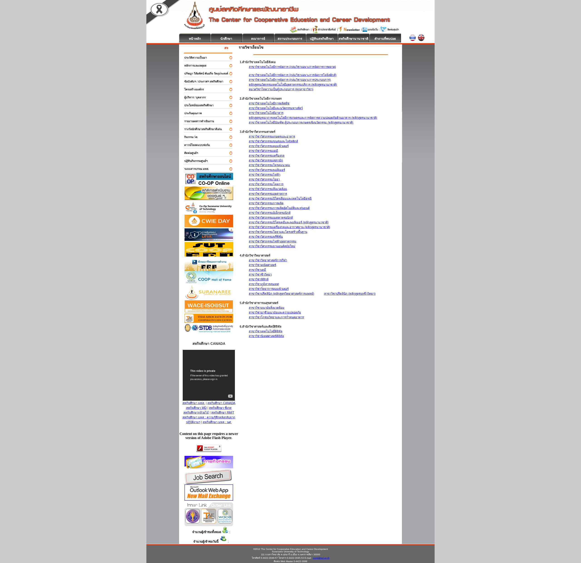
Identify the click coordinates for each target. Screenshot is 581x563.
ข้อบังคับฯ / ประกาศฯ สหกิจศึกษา (201, 81)
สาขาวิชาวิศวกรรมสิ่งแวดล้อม (268, 189)
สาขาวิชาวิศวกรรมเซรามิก (266, 160)
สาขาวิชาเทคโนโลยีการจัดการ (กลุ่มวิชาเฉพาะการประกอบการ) (290, 79)
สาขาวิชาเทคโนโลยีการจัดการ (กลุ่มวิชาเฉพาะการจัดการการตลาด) (292, 67)
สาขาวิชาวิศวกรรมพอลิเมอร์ (267, 170)
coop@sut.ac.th (321, 558)
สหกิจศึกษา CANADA (221, 403)
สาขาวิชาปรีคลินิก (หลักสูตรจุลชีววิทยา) (349, 293)
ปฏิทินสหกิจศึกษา (322, 38)
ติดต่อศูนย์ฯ (189, 153)
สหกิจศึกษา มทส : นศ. (217, 422)
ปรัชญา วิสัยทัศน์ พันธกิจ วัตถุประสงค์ (204, 73)
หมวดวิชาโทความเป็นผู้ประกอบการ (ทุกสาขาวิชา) (281, 89)
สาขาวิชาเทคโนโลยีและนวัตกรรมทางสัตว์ (276, 108)
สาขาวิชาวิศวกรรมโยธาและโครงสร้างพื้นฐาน (278, 232)
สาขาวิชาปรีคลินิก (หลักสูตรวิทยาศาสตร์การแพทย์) (281, 293)
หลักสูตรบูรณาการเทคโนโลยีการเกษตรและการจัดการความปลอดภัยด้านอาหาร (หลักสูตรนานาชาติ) (313, 117)
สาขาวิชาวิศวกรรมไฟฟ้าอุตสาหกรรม (272, 241)
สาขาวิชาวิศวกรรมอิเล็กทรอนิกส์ (269, 213)
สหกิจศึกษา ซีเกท (220, 408)
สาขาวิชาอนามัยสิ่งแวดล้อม (266, 307)
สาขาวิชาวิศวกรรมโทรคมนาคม (269, 165)
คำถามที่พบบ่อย (385, 38)
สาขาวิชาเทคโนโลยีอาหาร (266, 113)
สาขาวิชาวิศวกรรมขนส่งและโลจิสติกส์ (273, 141)
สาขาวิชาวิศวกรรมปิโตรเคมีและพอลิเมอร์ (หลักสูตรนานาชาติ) (288, 222)
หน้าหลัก (195, 38)
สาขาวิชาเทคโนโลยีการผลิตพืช (269, 103)
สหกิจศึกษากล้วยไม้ (196, 412)
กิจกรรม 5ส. (189, 137)
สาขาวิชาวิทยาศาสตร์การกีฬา (268, 260)
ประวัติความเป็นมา (193, 57)
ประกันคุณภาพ (191, 113)
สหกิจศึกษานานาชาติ (353, 38)
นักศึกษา (226, 38)
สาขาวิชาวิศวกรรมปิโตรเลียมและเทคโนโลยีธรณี (280, 198)
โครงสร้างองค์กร (192, 89)
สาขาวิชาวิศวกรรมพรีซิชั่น (266, 236)
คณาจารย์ (258, 38)
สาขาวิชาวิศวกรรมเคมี (263, 151)
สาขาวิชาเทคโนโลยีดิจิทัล (265, 331)
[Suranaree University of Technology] (209, 255)
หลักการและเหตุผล (193, 65)
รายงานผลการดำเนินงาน (197, 121)
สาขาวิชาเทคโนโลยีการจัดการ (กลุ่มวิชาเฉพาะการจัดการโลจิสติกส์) (292, 75)
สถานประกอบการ (290, 38)
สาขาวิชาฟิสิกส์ (258, 279)
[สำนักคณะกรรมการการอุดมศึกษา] (192, 522)
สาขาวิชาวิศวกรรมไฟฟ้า (264, 174)
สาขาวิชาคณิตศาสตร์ (262, 265)
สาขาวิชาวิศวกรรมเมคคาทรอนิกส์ (271, 217)
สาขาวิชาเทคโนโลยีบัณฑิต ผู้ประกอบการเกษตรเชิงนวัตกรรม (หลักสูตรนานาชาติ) (301, 122)
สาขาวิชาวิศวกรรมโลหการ (266, 184)
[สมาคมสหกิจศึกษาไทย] (208, 522)
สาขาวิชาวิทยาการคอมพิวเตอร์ (269, 289)
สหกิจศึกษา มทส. (193, 403)
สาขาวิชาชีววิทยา (260, 274)
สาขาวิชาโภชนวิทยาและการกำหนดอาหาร (276, 317)
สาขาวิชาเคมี (257, 270)
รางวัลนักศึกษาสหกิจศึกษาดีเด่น (201, 129)
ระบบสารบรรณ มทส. (194, 168)
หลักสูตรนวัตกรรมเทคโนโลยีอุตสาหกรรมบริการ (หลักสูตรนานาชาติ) (293, 84)
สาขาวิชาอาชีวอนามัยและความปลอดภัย (275, 312)
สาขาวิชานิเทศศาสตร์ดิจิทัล (266, 336)
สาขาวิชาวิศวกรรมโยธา (264, 179)
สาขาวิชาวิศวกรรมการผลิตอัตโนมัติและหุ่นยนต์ (279, 208)
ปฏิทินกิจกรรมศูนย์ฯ (194, 161)
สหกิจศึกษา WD (196, 408)
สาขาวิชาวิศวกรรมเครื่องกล (266, 155)
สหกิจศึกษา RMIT (222, 412)
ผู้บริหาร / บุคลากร (193, 97)
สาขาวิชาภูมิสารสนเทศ (264, 284)
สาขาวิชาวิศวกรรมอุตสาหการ (268, 193)
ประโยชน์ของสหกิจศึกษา (197, 105)
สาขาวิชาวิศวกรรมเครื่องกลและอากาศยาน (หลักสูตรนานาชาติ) (289, 227)
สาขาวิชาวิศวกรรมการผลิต (266, 203)
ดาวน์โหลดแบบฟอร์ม (195, 145)
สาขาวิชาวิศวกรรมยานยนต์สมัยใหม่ (272, 246)
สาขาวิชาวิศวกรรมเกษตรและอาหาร (272, 136)
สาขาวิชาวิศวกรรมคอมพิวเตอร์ (269, 146)
